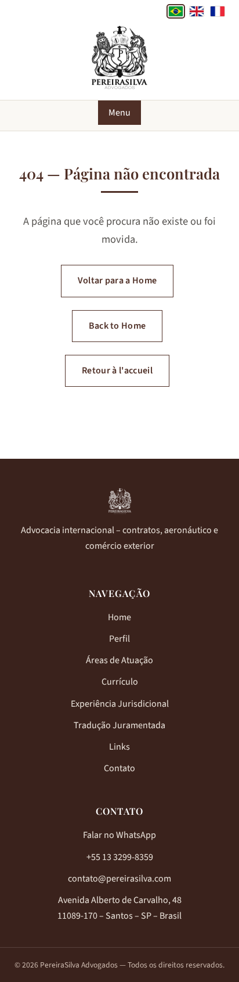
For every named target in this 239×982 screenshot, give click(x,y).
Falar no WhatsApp (119, 835)
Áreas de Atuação (119, 660)
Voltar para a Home (117, 280)
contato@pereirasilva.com (119, 878)
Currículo (120, 681)
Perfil (119, 638)
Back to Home (117, 325)
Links (119, 746)
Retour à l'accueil (117, 370)
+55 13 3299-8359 (119, 857)
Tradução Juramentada (119, 725)
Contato (119, 768)
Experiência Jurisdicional (120, 703)
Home (119, 617)
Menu (119, 112)
